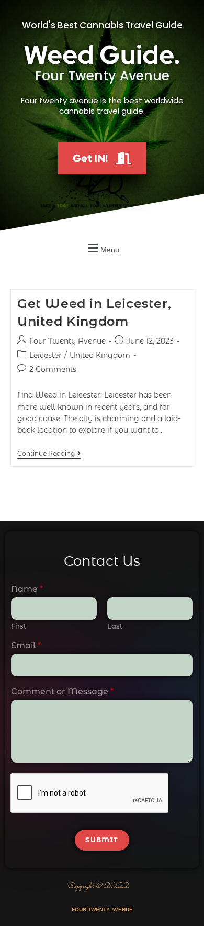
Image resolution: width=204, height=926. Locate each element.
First (18, 626)
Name (27, 589)
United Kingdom (100, 355)
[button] (102, 248)
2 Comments (52, 369)
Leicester (45, 355)
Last (114, 626)
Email (26, 646)
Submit (101, 840)
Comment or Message (62, 692)
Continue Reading (49, 453)
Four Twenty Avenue (67, 341)
